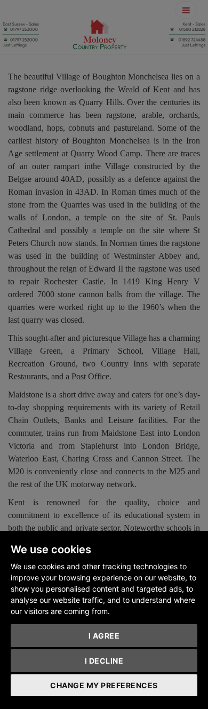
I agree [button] (104, 635)
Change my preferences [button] (104, 685)
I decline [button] (104, 660)
